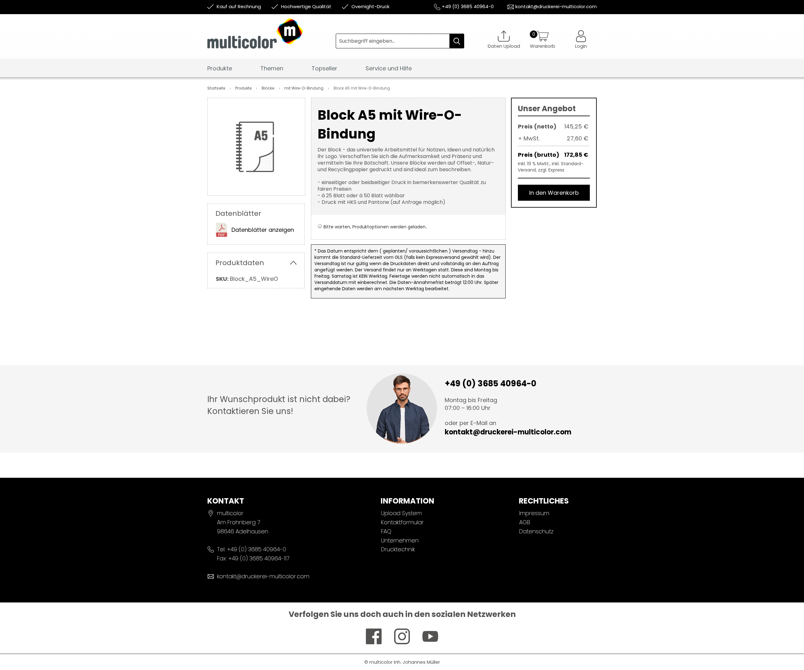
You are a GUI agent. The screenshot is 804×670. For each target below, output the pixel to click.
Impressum (534, 513)
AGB (524, 522)
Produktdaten (239, 263)
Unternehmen (400, 540)
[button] (581, 39)
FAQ (386, 531)
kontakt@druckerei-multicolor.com (556, 6)
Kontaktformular (402, 522)
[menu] (402, 70)
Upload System (401, 513)
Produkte (244, 88)
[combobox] (400, 41)
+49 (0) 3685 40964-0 (468, 6)
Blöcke (268, 88)
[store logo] (271, 38)
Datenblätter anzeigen (262, 230)
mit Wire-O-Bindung (304, 88)
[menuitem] (219, 68)
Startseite (216, 88)
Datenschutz (536, 531)
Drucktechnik (398, 549)
